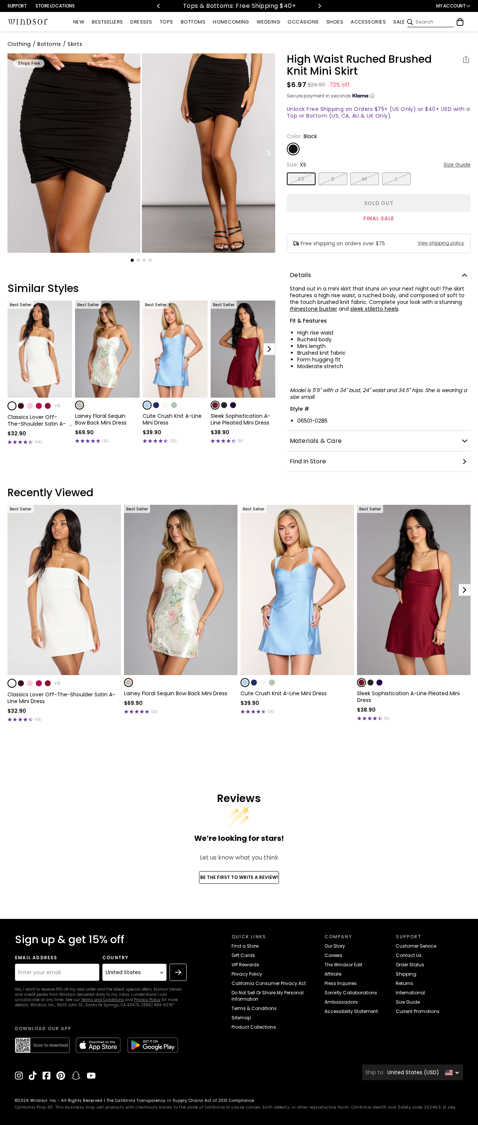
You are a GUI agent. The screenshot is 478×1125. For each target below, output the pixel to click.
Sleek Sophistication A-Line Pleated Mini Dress (240, 419)
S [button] (332, 179)
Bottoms (49, 44)
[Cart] (460, 22)
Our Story (335, 946)
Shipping (406, 974)
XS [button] (301, 179)
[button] (12, 406)
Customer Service (416, 946)
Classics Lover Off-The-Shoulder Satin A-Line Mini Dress (36, 420)
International (410, 992)
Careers (333, 955)
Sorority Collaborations (351, 992)
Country (115, 958)
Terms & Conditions (254, 1008)
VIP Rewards (245, 964)
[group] (73, 153)
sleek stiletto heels (374, 309)
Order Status (410, 964)
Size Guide (457, 164)
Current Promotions (418, 1011)
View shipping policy (441, 243)
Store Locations (55, 6)
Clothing (19, 44)
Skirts (75, 44)
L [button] (396, 179)
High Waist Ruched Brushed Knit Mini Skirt (359, 65)
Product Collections (254, 1027)
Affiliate (333, 974)
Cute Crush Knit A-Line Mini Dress (172, 419)
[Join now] (178, 972)
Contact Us (409, 955)
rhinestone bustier (313, 309)
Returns (404, 983)
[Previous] (158, 6)
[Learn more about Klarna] (372, 96)
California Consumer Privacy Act (269, 983)
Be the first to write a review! (239, 877)
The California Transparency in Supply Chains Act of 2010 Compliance (180, 1100)
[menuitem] (78, 22)
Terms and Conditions (102, 1000)
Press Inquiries (341, 983)
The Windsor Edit (343, 964)
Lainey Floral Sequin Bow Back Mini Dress (101, 419)
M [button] (364, 179)
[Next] (319, 6)
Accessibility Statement (351, 1011)
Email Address (36, 958)
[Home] (28, 22)
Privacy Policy (147, 1000)
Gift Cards (243, 955)
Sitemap (241, 1017)
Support (17, 6)
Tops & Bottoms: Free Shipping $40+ (239, 5)
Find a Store (245, 946)
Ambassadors (341, 1002)
